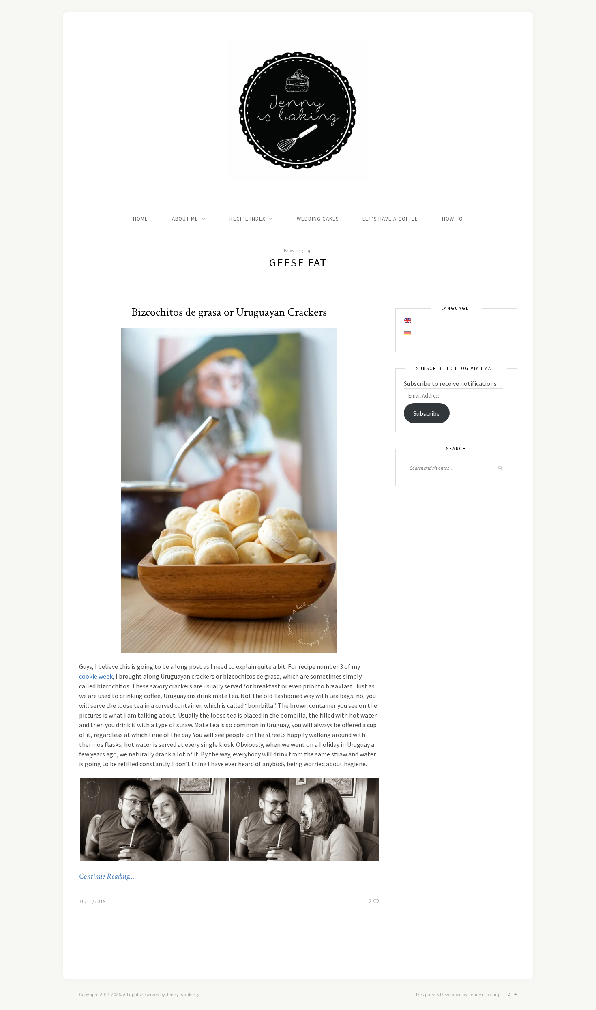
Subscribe (426, 413)
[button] (154, 819)
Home (140, 218)
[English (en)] (408, 320)
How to (452, 218)
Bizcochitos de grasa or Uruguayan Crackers (229, 312)
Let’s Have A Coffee (390, 218)
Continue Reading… (106, 876)
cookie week (96, 676)
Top (509, 994)
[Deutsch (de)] (408, 333)
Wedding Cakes (318, 218)
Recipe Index (247, 218)
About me (185, 218)
